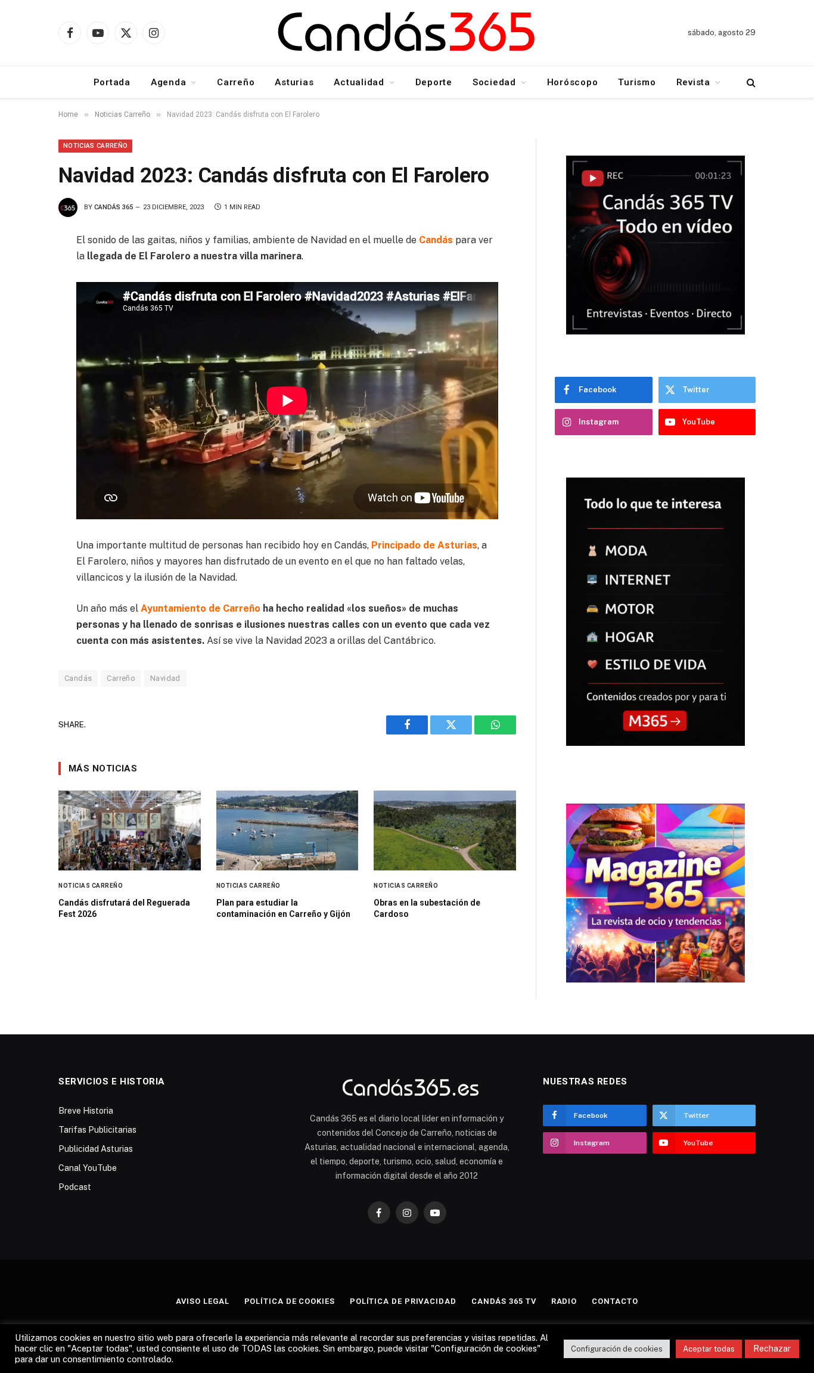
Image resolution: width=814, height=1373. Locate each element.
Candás (78, 678)
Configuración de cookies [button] (617, 1348)
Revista (693, 82)
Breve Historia (85, 1110)
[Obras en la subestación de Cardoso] (445, 830)
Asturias (294, 82)
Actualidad (359, 82)
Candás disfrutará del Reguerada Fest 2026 (124, 908)
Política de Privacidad (403, 1301)
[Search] (750, 82)
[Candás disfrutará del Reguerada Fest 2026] (129, 830)
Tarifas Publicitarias (97, 1130)
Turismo (636, 82)
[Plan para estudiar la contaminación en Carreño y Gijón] (287, 830)
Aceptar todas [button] (709, 1348)
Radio (564, 1301)
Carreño (235, 82)
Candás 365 (113, 207)
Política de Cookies (289, 1301)
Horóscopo (572, 82)
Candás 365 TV (503, 1301)
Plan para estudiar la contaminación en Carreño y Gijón (283, 908)
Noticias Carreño (95, 146)
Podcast (74, 1187)
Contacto (615, 1301)
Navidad (165, 678)
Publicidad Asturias (95, 1149)
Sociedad (494, 82)
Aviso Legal (202, 1301)
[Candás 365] (407, 33)
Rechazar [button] (772, 1348)
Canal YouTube (87, 1168)
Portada (112, 82)
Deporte (433, 82)
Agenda (169, 82)
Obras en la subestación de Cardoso (427, 908)
